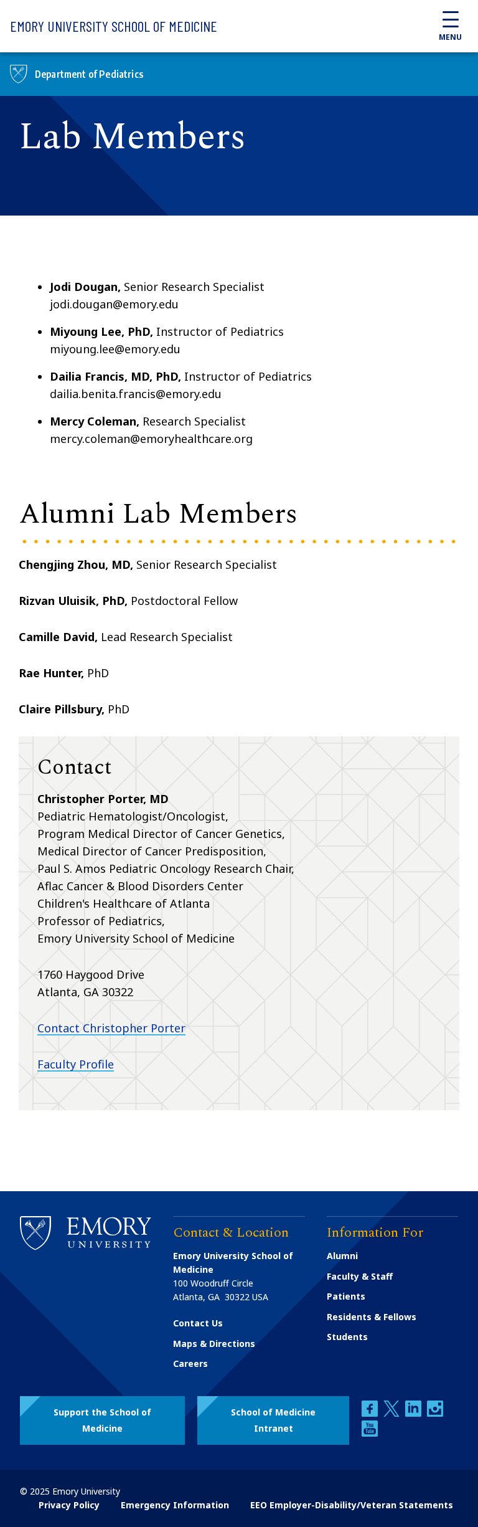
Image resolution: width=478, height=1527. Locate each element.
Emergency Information (175, 1505)
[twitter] (392, 1413)
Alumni (342, 1256)
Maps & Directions (214, 1343)
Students (347, 1337)
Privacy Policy (69, 1505)
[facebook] (371, 1413)
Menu (450, 37)
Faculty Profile (75, 1064)
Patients (346, 1296)
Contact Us (198, 1323)
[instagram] (435, 1413)
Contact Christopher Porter (111, 1027)
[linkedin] (414, 1413)
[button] (102, 1420)
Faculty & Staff (360, 1276)
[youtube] (370, 1433)
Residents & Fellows (371, 1317)
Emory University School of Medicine (113, 26)
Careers (190, 1363)
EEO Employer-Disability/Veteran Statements (351, 1505)
